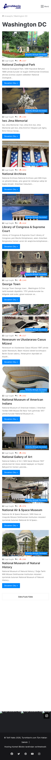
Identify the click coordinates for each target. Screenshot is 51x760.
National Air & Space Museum (22, 510)
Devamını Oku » (11, 83)
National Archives (14, 174)
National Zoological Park (18, 64)
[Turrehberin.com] (12, 6)
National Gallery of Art (17, 457)
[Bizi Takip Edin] (46, 715)
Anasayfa (8, 16)
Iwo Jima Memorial (14, 120)
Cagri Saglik (9, 61)
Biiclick (22, 747)
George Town (11, 284)
